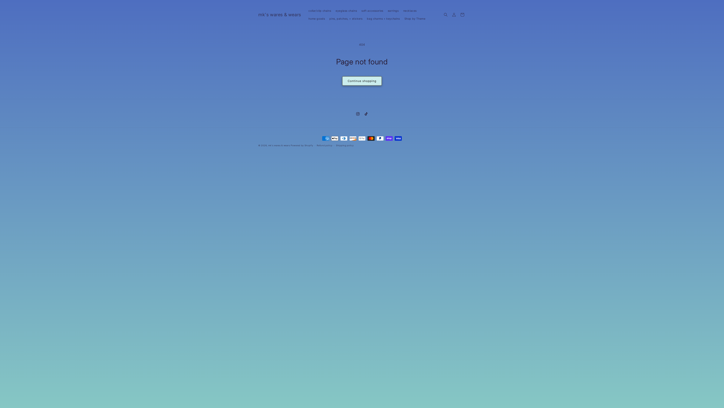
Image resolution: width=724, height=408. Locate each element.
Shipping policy (345, 145)
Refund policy (324, 145)
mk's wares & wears (279, 145)
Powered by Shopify (302, 145)
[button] (446, 15)
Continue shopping (362, 81)
